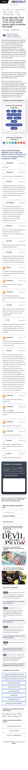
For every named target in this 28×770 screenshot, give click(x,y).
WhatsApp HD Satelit (14, 683)
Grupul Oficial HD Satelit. (11, 475)
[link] (14, 534)
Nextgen (19, 714)
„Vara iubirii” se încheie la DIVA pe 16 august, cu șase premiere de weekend (13, 568)
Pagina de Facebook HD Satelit (14, 674)
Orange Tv (10, 12)
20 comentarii (6, 29)
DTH (12, 9)
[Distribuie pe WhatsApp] (10, 143)
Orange (5, 12)
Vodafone (15, 716)
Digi (4, 9)
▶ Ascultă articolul (16, 29)
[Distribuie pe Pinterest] (21, 143)
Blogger (14, 743)
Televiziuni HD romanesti (8, 14)
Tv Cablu (18, 14)
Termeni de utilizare (14, 730)
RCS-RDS (17, 12)
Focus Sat (13, 714)
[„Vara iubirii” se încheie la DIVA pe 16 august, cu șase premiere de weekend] (14, 577)
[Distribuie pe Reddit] (18, 143)
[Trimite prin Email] (24, 143)
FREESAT (7, 714)
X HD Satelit (14, 695)
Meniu (4, 2)
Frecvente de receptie (20, 9)
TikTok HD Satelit (14, 691)
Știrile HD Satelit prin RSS (14, 703)
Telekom (9, 716)
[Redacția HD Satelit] (4, 35)
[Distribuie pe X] (7, 143)
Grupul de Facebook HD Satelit (14, 679)
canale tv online (14, 88)
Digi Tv (8, 9)
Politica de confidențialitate (14, 735)
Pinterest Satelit (14, 699)
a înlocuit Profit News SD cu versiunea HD (15, 56)
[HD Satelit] (18, 1)
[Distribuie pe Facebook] (4, 143)
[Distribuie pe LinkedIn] (15, 143)
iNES (20, 716)
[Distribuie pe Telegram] (12, 143)
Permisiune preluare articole (14, 726)
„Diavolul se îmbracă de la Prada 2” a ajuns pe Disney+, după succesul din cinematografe (13, 528)
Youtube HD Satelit (14, 687)
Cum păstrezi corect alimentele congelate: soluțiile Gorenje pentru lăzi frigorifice (13, 548)
